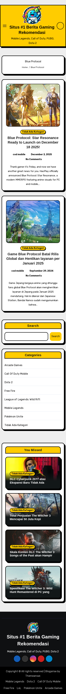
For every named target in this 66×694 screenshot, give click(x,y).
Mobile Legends (14, 407)
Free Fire (9, 390)
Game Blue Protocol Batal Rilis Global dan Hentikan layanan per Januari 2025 (33, 258)
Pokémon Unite (13, 416)
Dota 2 (8, 382)
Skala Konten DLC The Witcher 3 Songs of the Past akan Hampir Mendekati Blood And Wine (32, 555)
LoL (19, 688)
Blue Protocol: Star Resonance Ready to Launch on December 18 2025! (33, 142)
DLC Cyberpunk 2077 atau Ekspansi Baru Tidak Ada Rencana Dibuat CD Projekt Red (31, 482)
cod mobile (19, 154)
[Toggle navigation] (4, 26)
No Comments (34, 159)
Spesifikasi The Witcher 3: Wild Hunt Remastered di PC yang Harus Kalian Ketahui (31, 592)
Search (33, 325)
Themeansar (32, 675)
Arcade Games (13, 365)
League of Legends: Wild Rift (22, 399)
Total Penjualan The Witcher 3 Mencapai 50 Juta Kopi (30, 517)
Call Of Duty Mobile (16, 373)
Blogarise (51, 671)
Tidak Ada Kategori (33, 131)
